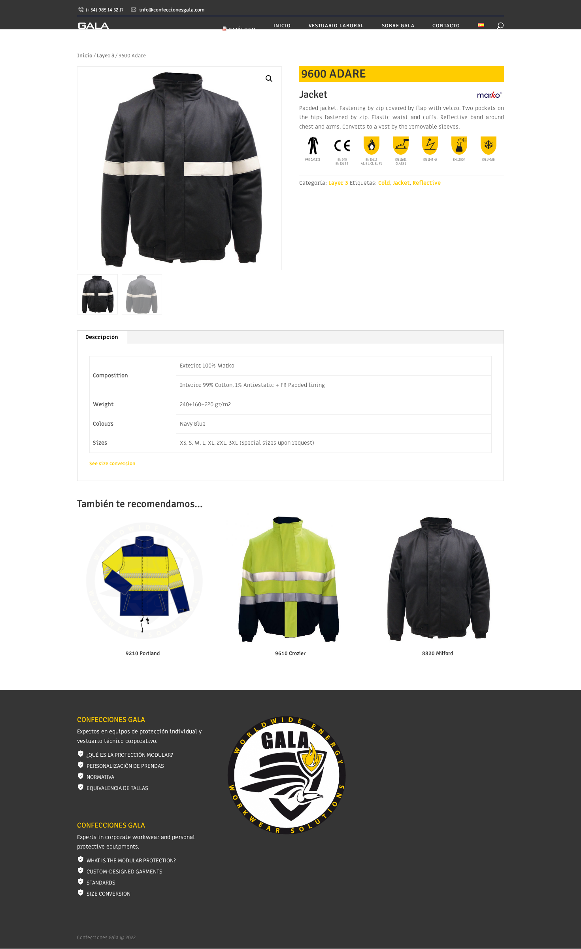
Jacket (401, 183)
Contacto (446, 26)
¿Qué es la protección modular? (130, 755)
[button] (269, 79)
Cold (384, 183)
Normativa (100, 777)
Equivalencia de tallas (117, 788)
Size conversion (108, 893)
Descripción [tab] (101, 337)
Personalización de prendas (125, 766)
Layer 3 (105, 56)
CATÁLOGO (241, 30)
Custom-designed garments (124, 871)
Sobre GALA (398, 26)
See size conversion (112, 463)
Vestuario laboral (336, 26)
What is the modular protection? (131, 860)
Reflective (427, 183)
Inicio (282, 26)
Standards (101, 882)
